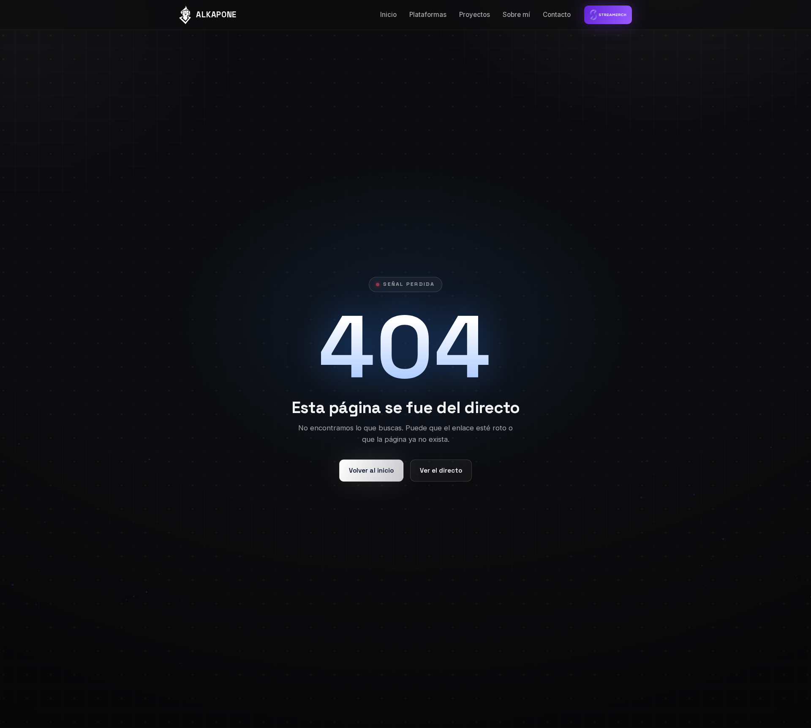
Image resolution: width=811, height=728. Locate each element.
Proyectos (474, 15)
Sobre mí (516, 15)
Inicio (388, 15)
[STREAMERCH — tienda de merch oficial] (608, 14)
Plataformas (427, 15)
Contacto (557, 15)
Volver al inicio (371, 470)
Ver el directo (441, 470)
